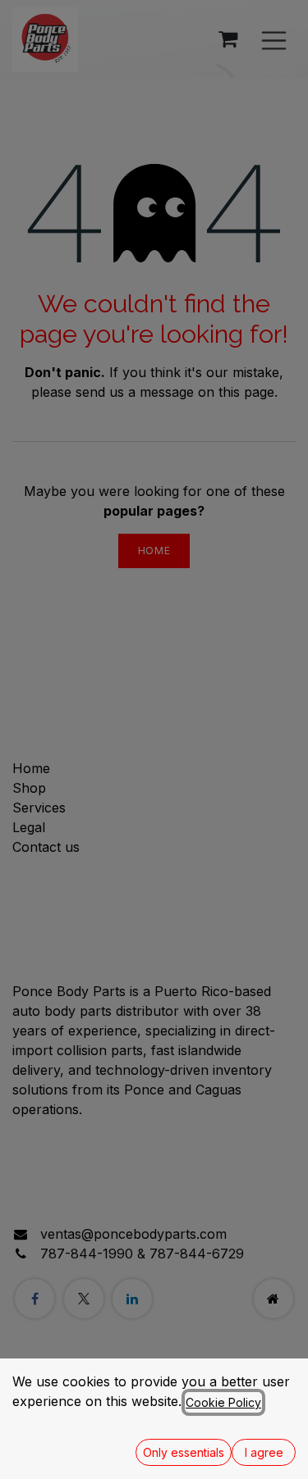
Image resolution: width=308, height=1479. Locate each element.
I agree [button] (264, 1452)
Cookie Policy (223, 1402)
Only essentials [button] (183, 1452)
